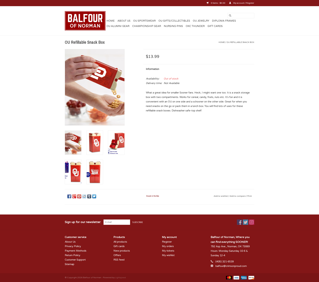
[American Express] (243, 277)
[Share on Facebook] (69, 196)
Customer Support (75, 259)
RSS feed (118, 259)
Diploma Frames (224, 20)
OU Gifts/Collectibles (174, 20)
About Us (123, 20)
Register (167, 241)
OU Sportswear (144, 20)
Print (249, 196)
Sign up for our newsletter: (83, 222)
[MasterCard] (228, 277)
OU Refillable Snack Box (240, 42)
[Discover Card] (250, 277)
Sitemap (69, 264)
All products (120, 241)
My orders (168, 246)
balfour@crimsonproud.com (231, 266)
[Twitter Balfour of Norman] (245, 222)
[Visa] (236, 277)
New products (121, 250)
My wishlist (168, 255)
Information (152, 69)
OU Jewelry (201, 20)
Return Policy (72, 255)
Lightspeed (120, 277)
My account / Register (243, 3)
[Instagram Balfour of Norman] (251, 222)
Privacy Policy (73, 246)
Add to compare (238, 196)
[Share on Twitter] (94, 196)
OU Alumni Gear (117, 26)
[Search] (230, 15)
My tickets (168, 250)
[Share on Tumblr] (89, 196)
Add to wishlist (221, 196)
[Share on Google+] (74, 196)
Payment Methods (75, 250)
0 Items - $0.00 (218, 3)
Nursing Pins (173, 26)
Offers (117, 255)
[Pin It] (79, 196)
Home (110, 20)
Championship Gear (146, 26)
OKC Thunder (195, 26)
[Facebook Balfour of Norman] (239, 222)
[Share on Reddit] (84, 196)
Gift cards (215, 26)
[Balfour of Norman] (85, 20)
